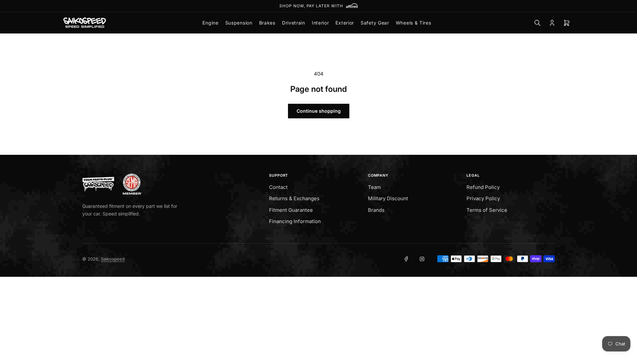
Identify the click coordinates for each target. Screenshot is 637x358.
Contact (278, 187)
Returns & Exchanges (294, 198)
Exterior (344, 23)
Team (374, 187)
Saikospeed (113, 259)
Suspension (238, 23)
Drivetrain (293, 23)
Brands (376, 210)
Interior (320, 23)
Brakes (267, 23)
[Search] (537, 23)
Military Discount (388, 198)
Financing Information (295, 221)
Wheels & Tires (413, 23)
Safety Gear (375, 23)
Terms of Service (486, 210)
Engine (210, 23)
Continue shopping (319, 111)
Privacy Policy (483, 198)
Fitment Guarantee (291, 210)
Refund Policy (483, 187)
